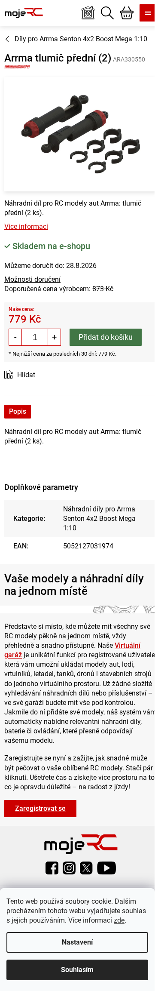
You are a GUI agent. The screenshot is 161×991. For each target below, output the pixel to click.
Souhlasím (77, 970)
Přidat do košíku (106, 337)
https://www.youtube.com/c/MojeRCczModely (106, 868)
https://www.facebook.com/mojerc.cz (52, 868)
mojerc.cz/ (69, 868)
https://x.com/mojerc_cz (86, 868)
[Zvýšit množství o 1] (54, 337)
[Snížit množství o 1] (15, 337)
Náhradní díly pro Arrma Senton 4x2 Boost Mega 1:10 (99, 518)
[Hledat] (107, 13)
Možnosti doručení (32, 279)
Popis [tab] (17, 411)
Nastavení (77, 942)
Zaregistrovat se (40, 808)
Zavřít (52, 375)
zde (119, 920)
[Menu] (148, 13)
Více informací (26, 226)
